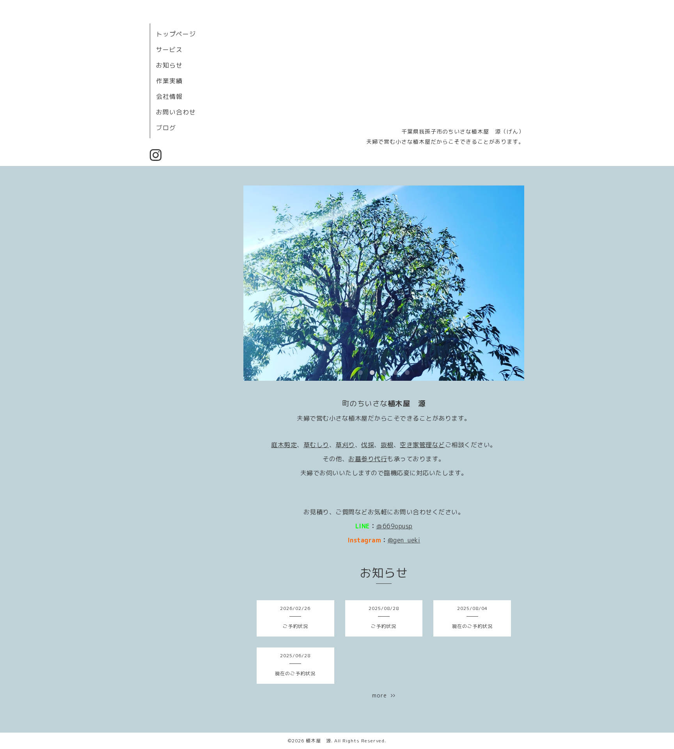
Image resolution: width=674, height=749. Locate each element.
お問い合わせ (176, 112)
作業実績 (169, 81)
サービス (169, 49)
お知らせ (169, 65)
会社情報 (169, 96)
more (381, 695)
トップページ (176, 34)
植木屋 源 (318, 740)
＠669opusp (394, 526)
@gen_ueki (404, 540)
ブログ (166, 127)
